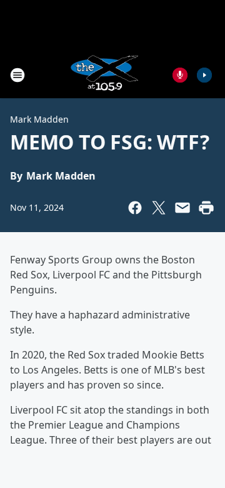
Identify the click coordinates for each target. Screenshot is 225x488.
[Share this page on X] (159, 207)
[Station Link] (103, 74)
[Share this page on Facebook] (135, 207)
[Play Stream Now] (204, 75)
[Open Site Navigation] (17, 75)
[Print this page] (206, 207)
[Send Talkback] (180, 75)
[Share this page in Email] (182, 207)
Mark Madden (39, 119)
